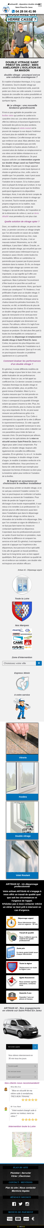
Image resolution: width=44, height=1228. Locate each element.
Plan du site (12, 1187)
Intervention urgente (14, 1047)
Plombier (15, 1172)
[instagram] (27, 1204)
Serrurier (26, 1172)
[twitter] (20, 1204)
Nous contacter (28, 1187)
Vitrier (14, 1175)
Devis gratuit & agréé (14, 1077)
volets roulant (25, 128)
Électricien (24, 1175)
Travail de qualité (13, 1066)
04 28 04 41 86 (26, 11)
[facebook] (14, 1204)
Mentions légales (20, 1190)
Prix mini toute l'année (14, 1071)
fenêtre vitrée (7, 116)
